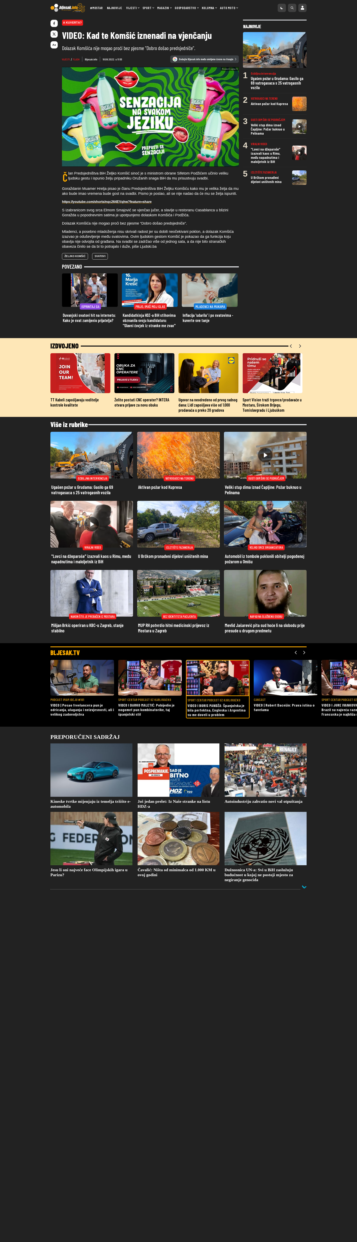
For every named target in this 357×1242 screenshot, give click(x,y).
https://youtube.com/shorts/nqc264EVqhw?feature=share (107, 228)
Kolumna (208, 8)
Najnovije (114, 8)
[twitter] (54, 34)
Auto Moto (227, 8)
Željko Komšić (75, 282)
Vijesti (131, 8)
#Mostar (96, 8)
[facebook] (54, 23)
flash (76, 59)
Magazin (163, 8)
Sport (147, 8)
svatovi (100, 282)
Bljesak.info (91, 59)
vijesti (66, 59)
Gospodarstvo (185, 8)
